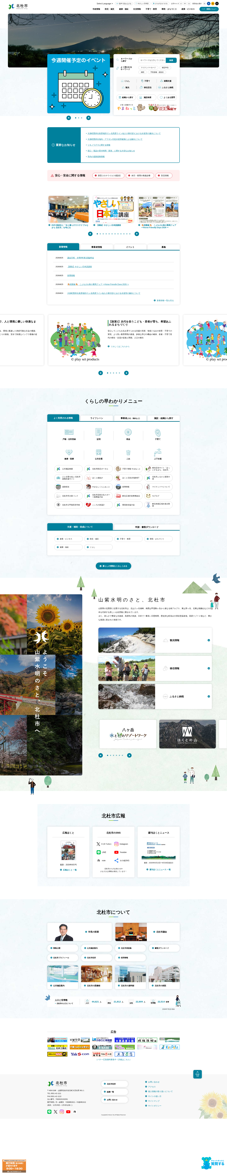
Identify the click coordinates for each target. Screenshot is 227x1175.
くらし (127, 81)
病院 (142, 72)
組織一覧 (110, 1092)
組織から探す (127, 97)
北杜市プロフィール (61, 958)
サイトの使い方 (154, 1096)
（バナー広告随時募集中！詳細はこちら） (113, 1060)
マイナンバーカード (148, 67)
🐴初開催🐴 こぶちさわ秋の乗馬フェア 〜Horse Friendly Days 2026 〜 (75, 226)
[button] (68, 118)
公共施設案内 (92, 948)
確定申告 (165, 67)
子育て (147, 81)
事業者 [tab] (130, 418)
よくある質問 (169, 97)
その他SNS (124, 861)
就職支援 (167, 81)
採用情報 (71, 275)
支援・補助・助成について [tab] (80, 527)
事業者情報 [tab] (96, 247)
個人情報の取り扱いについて (160, 1091)
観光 (127, 87)
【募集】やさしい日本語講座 (79, 267)
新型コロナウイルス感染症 (109, 176)
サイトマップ (153, 1101)
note (104, 861)
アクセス (152, 1087)
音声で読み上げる (125, 3)
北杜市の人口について (65, 1003)
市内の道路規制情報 (96, 157)
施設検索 (147, 97)
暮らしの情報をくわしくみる (115, 566)
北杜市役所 (91, 958)
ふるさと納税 (167, 87)
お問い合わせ (112, 1100)
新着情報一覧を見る (165, 301)
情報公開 (56, 948)
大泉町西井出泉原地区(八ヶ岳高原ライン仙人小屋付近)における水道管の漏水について (124, 133)
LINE (104, 852)
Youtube (123, 852)
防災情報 (165, 176)
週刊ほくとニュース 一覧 (160, 870)
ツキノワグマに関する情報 (99, 145)
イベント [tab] (130, 247)
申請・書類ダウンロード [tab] (147, 527)
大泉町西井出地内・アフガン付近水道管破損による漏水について (115, 139)
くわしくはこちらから (138, 343)
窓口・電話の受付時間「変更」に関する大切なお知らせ (111, 151)
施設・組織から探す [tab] (163, 418)
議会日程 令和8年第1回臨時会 (80, 258)
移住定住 (148, 87)
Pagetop (197, 1075)
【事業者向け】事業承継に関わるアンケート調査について (165, 226)
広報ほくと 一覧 (70, 870)
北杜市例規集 (126, 948)
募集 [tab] (164, 247)
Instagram (124, 844)
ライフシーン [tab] (96, 418)
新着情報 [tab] (63, 247)
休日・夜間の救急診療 (140, 176)
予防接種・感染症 (157, 72)
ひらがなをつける (161, 3)
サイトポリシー (154, 1106)
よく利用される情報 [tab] (63, 418)
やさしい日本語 (143, 3)
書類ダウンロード (162, 948)
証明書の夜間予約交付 (112, 225)
